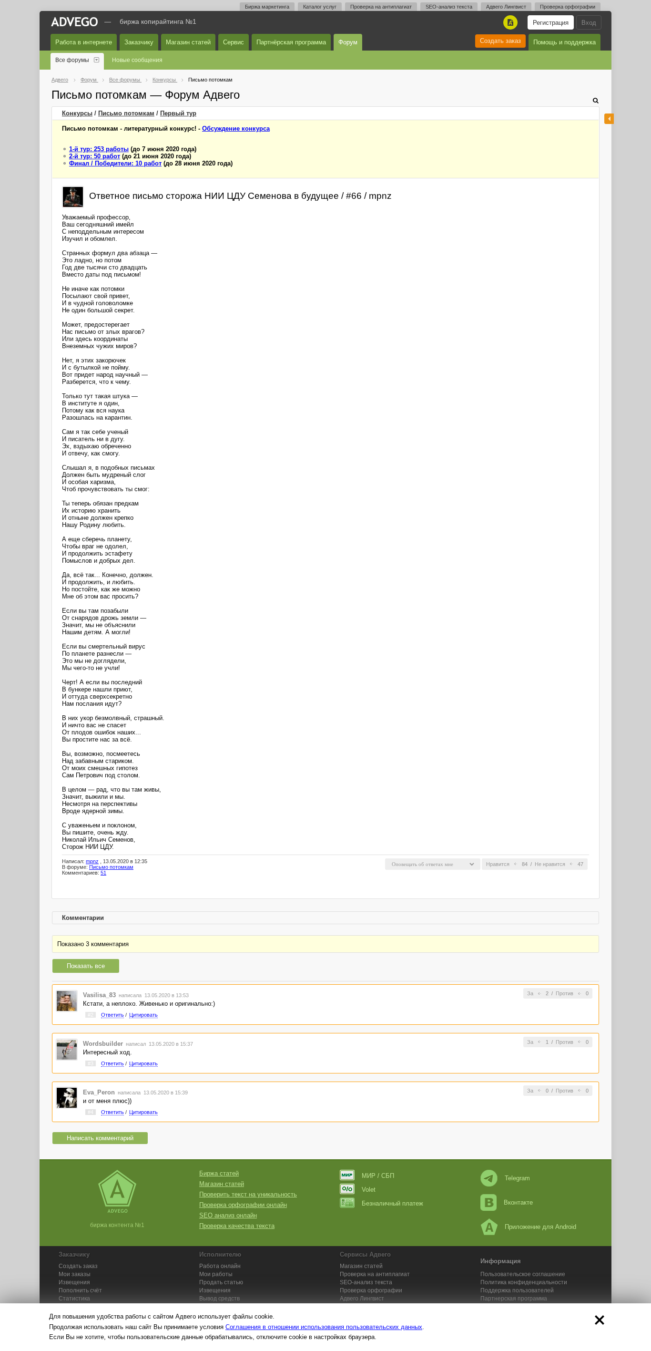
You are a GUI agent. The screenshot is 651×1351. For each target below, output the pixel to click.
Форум (347, 42)
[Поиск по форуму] (596, 100)
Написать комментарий (100, 1138)
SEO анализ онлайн (228, 1215)
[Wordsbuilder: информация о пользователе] (67, 1048)
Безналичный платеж (392, 1203)
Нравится (497, 864)
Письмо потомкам (126, 113)
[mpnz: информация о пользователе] (73, 196)
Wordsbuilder (103, 1043)
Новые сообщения (137, 60)
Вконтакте (518, 1202)
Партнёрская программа (291, 42)
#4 (90, 1112)
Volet (369, 1189)
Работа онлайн (220, 1266)
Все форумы (72, 60)
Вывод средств (219, 1298)
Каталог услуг (319, 7)
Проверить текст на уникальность (248, 1194)
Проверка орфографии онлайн (243, 1204)
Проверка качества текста (237, 1225)
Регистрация (551, 22)
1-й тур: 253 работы (99, 149)
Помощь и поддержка (564, 42)
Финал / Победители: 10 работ (115, 163)
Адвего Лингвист (506, 7)
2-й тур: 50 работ (94, 156)
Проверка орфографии (567, 7)
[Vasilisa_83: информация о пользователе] (67, 1000)
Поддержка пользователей (517, 1290)
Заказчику (138, 42)
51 (103, 873)
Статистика (74, 1298)
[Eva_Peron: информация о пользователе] (67, 1097)
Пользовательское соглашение (522, 1274)
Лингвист (362, 1298)
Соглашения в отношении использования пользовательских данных (323, 1326)
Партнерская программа (513, 1298)
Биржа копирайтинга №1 (158, 21)
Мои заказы (75, 1274)
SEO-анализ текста (449, 7)
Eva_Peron (99, 1092)
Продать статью (221, 1282)
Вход (588, 22)
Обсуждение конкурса (236, 128)
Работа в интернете (83, 42)
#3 (90, 1063)
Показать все (86, 965)
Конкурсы (77, 113)
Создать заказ (500, 40)
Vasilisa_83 (99, 995)
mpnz (92, 861)
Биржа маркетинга (267, 7)
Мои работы (216, 1274)
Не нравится (550, 864)
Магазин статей (188, 42)
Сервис (233, 42)
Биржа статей (219, 1173)
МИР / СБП (378, 1175)
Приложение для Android (540, 1226)
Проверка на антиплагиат (381, 7)
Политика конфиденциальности (523, 1282)
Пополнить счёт (80, 1290)
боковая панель (609, 118)
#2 (90, 1015)
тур (178, 113)
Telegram (517, 1178)
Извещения (74, 1282)
